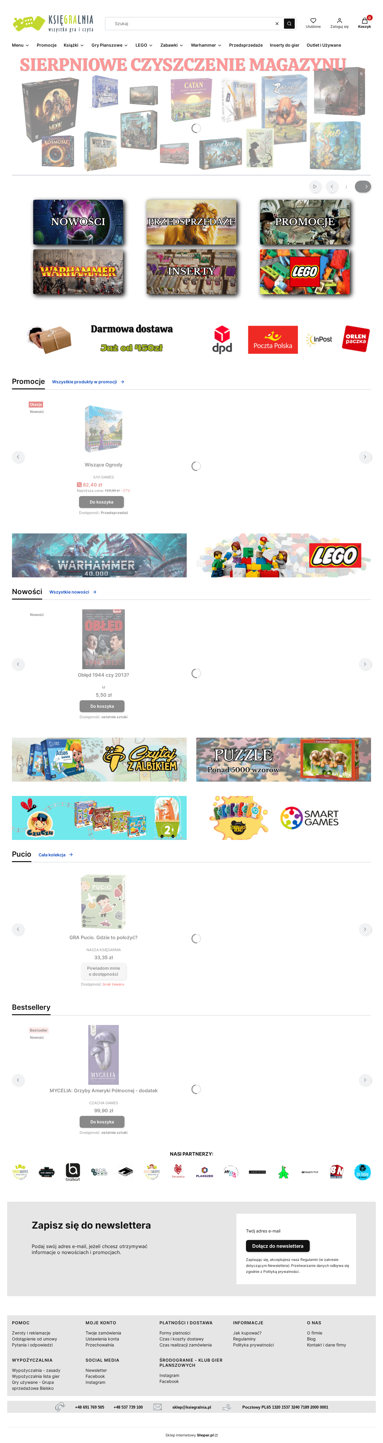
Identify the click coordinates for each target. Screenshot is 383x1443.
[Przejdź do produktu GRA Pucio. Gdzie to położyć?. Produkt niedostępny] (103, 902)
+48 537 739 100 (128, 1407)
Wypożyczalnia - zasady (36, 1370)
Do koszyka (101, 501)
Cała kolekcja (52, 854)
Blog (311, 1338)
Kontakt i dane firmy (326, 1344)
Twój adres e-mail (263, 1230)
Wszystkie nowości (69, 591)
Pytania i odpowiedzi (32, 1344)
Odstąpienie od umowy (34, 1338)
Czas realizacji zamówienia (185, 1344)
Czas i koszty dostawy (181, 1338)
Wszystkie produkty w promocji (84, 381)
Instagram (95, 1382)
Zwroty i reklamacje (31, 1332)
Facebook (95, 1376)
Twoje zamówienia (103, 1332)
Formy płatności (174, 1332)
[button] (289, 24)
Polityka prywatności (253, 1344)
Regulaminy (244, 1338)
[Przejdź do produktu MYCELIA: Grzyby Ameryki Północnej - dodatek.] (103, 1055)
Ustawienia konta (102, 1338)
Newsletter (96, 1370)
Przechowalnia (100, 1344)
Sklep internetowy (189, 1435)
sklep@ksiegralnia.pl (191, 1407)
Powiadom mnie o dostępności (103, 971)
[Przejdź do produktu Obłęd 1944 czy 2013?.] (103, 639)
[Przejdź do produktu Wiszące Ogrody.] (103, 429)
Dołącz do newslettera (277, 1246)
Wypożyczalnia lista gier (36, 1376)
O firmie (314, 1332)
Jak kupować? (247, 1332)
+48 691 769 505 (89, 1407)
